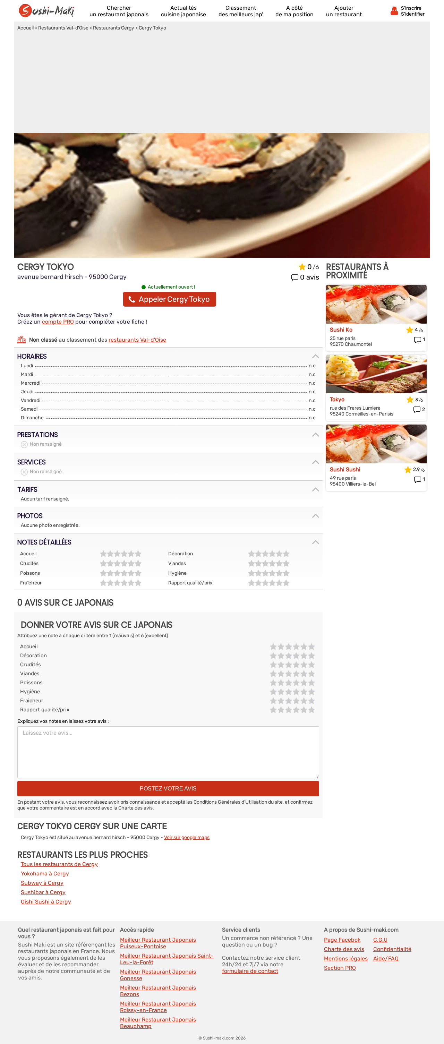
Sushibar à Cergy (43, 892)
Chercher (118, 11)
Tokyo (337, 399)
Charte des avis (135, 808)
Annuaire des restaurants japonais (49, 10)
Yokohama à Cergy (45, 873)
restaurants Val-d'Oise (137, 339)
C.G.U (380, 939)
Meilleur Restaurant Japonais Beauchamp (158, 1022)
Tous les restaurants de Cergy (59, 864)
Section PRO (340, 968)
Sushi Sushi (345, 469)
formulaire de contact (250, 971)
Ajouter (344, 11)
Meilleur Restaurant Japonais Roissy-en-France (158, 1006)
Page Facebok (342, 939)
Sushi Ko (341, 329)
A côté (294, 11)
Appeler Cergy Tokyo (174, 299)
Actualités (183, 11)
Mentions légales (346, 958)
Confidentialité (392, 949)
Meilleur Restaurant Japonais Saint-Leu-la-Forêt (167, 959)
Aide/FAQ (386, 958)
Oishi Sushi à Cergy (46, 901)
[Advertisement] (222, 82)
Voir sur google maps (187, 837)
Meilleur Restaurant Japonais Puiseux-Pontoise (158, 943)
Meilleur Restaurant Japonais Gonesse (158, 975)
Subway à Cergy (42, 883)
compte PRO (58, 321)
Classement (241, 11)
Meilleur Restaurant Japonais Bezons (158, 991)
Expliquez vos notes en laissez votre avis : (63, 721)
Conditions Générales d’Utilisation (230, 802)
